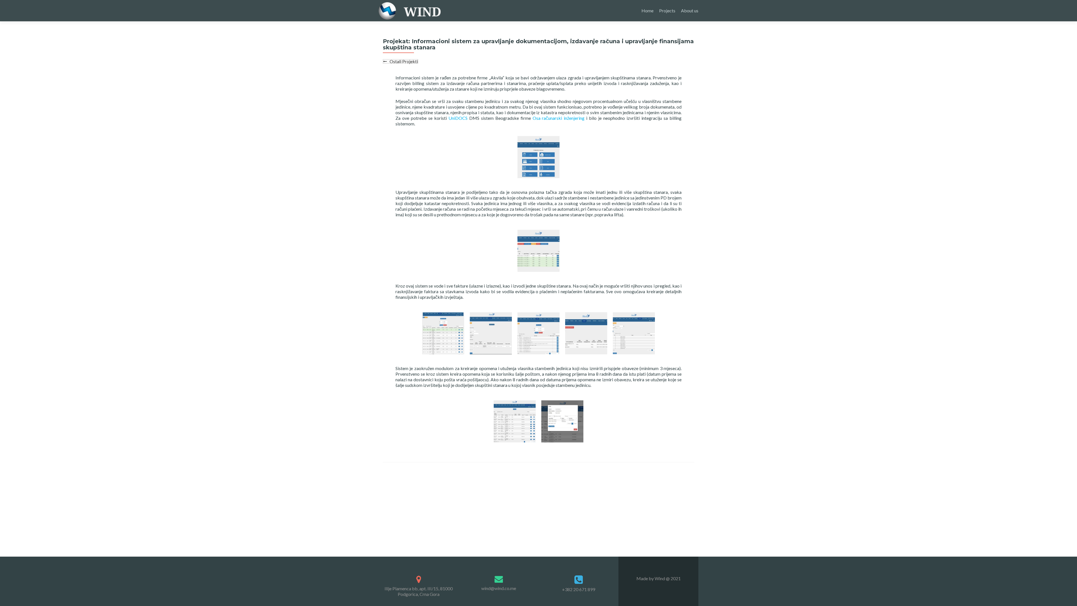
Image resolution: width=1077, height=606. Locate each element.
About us (689, 10)
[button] (400, 61)
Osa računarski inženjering (559, 118)
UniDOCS (458, 118)
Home (647, 10)
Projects (667, 10)
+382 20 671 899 (578, 589)
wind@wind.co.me (498, 588)
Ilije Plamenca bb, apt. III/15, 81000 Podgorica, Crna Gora (419, 591)
